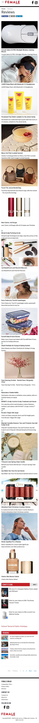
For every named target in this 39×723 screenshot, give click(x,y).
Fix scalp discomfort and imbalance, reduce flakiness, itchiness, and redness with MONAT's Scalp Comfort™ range (18, 406)
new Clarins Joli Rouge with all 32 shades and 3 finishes (18, 225)
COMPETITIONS (7, 584)
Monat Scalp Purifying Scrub (10, 233)
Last (35, 671)
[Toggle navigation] (3, 2)
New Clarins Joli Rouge (9, 222)
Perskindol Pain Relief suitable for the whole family (18, 117)
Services (3, 688)
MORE (34, 584)
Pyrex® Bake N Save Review (10, 336)
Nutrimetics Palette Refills (10, 392)
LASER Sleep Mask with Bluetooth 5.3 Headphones (18, 84)
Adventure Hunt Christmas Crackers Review (15, 507)
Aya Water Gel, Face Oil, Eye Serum (12, 471)
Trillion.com (27, 718)
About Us (4, 697)
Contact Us (4, 695)
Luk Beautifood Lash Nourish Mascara (14, 268)
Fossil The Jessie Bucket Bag (11, 188)
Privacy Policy (5, 686)
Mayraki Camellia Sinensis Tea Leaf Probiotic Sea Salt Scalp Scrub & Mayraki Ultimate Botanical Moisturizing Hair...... (18, 430)
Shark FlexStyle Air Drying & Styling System (15, 345)
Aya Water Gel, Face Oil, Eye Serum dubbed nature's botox (19, 473)
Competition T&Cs (6, 684)
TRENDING (5, 632)
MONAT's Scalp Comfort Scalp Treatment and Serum (18, 401)
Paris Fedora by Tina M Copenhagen (13, 300)
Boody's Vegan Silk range (9, 413)
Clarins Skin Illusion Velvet (10, 576)
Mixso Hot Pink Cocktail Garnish (12, 153)
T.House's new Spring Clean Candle (13, 462)
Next (30, 671)
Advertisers (4, 699)
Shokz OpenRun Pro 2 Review (11, 542)
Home (3, 9)
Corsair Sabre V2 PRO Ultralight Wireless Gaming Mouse (19, 54)
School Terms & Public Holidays (14, 626)
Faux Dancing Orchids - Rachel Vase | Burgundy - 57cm (18, 385)
